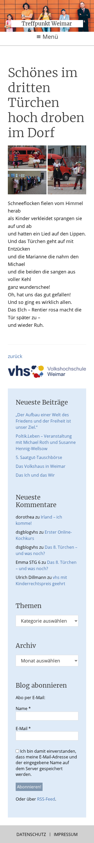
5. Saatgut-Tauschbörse (39, 457)
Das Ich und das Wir (35, 475)
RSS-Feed (46, 799)
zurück (15, 356)
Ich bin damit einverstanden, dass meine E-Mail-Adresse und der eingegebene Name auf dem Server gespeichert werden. (46, 762)
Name (23, 708)
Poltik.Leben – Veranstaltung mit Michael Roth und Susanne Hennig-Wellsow (46, 442)
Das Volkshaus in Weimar (41, 466)
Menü (50, 36)
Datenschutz (31, 834)
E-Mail (23, 728)
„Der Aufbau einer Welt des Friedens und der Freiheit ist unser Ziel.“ (43, 421)
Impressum (66, 834)
